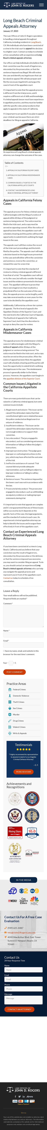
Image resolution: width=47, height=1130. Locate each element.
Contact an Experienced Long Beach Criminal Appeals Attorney (23, 191)
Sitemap (23, 1113)
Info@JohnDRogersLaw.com (21, 932)
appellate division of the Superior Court (23, 378)
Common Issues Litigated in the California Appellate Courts (22, 184)
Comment (8, 603)
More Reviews (23, 772)
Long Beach (36, 42)
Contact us (8, 578)
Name (6, 630)
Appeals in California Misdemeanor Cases (24, 176)
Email (6, 640)
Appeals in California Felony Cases (23, 170)
